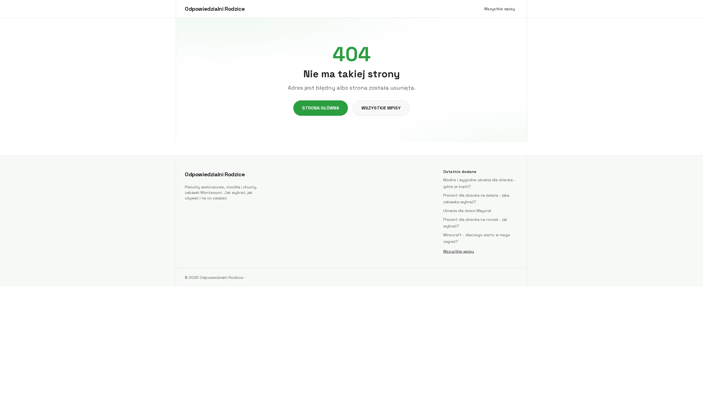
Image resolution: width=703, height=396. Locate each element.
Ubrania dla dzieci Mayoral (467, 210)
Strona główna (320, 108)
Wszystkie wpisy (499, 8)
